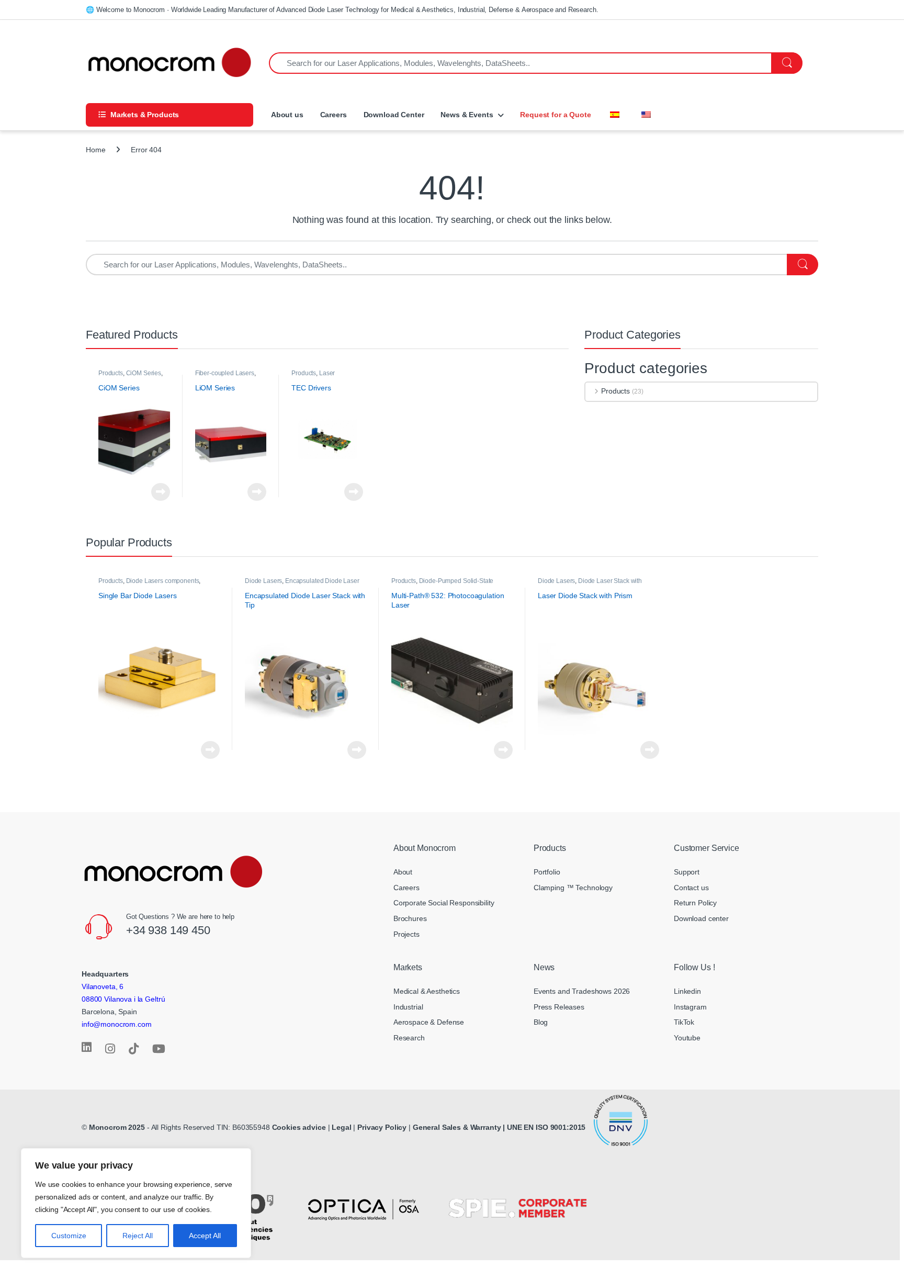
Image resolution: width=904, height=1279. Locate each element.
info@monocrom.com (117, 1024)
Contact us (691, 887)
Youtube (687, 1038)
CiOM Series (143, 373)
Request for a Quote (555, 114)
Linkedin (687, 991)
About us (286, 114)
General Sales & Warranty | (459, 1127)
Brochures (410, 918)
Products (110, 373)
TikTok (684, 1022)
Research (409, 1038)
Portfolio (547, 872)
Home (95, 149)
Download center (701, 918)
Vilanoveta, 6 (102, 986)
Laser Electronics (313, 376)
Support (686, 872)
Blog (541, 1022)
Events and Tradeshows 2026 (582, 991)
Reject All (137, 1235)
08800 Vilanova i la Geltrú (123, 999)
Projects (406, 934)
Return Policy (695, 903)
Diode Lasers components (162, 581)
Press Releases (559, 1007)
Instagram (690, 1007)
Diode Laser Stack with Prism (590, 584)
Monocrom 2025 (117, 1127)
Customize (68, 1235)
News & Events (466, 114)
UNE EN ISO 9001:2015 (547, 1127)
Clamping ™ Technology (573, 887)
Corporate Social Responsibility (443, 903)
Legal (342, 1127)
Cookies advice (299, 1127)
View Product (157, 492)
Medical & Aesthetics (426, 991)
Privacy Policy (381, 1127)
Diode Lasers (263, 581)
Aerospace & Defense (428, 1022)
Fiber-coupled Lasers (224, 373)
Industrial (408, 1007)
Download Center (394, 114)
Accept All (205, 1235)
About (402, 872)
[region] (136, 1203)
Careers (333, 114)
